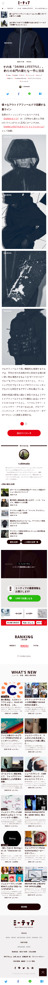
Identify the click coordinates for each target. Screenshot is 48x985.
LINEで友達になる (24, 598)
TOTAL (36, 645)
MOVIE (13, 937)
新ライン (10, 78)
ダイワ (22, 75)
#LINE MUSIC (13, 622)
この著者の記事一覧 (31, 542)
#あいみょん (28, 622)
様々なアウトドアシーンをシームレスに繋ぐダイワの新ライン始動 (27, 15)
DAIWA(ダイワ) (11, 118)
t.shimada (26, 86)
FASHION (10, 8)
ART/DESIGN (21, 937)
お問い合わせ (17, 957)
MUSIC (8, 937)
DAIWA (16, 75)
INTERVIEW (21, 947)
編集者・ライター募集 (28, 961)
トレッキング (24, 81)
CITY (40, 937)
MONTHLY (24, 645)
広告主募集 (16, 961)
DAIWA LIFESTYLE (21, 78)
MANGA (15, 952)
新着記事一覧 (26, 957)
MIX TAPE (23, 952)
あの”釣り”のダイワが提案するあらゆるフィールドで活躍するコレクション (27, 23)
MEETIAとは (8, 957)
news (9, 75)
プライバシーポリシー (38, 957)
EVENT (28, 947)
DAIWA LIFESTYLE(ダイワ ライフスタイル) (24, 126)
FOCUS (24, 933)
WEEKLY (12, 645)
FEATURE (24, 942)
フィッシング (30, 75)
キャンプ (39, 75)
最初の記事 (14, 542)
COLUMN (32, 952)
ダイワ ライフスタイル (35, 78)
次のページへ (23, 433)
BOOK (28, 937)
